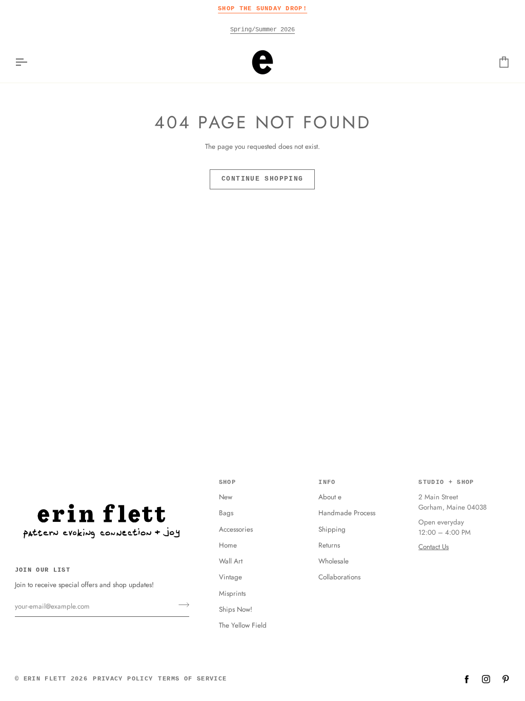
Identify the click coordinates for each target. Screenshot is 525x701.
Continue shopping (262, 179)
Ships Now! (235, 609)
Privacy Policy (123, 679)
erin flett (45, 679)
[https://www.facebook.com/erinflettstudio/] (466, 679)
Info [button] (326, 482)
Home (228, 545)
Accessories (236, 529)
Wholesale (333, 561)
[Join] (180, 605)
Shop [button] (227, 482)
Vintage (230, 577)
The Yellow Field (243, 625)
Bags (226, 513)
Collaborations (339, 577)
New (225, 497)
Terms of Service (192, 679)
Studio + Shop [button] (446, 482)
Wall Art (231, 561)
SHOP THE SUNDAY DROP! (262, 8)
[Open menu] (30, 62)
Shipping (332, 529)
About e (329, 497)
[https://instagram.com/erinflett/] (486, 679)
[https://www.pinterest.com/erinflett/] (505, 679)
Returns (329, 545)
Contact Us (433, 547)
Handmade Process (346, 513)
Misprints (232, 593)
